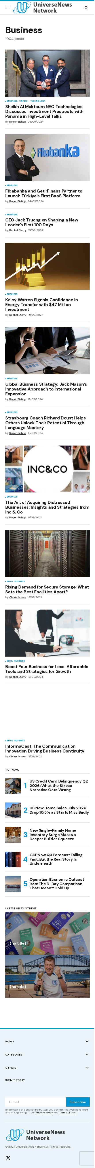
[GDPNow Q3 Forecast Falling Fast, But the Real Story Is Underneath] (13, 859)
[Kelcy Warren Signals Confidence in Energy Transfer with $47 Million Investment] (47, 266)
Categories (13, 1054)
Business (12, 101)
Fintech (23, 101)
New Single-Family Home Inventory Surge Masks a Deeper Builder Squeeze (53, 835)
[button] (8, 7)
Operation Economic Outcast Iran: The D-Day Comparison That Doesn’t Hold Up (57, 884)
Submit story (15, 1080)
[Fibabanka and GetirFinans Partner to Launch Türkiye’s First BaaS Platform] (47, 157)
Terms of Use (67, 1112)
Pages (9, 1041)
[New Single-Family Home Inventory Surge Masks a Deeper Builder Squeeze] (13, 835)
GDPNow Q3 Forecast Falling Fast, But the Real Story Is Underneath (56, 859)
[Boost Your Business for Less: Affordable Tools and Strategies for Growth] (47, 633)
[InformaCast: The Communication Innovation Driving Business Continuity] (47, 712)
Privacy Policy (44, 1112)
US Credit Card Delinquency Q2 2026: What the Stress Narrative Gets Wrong (59, 786)
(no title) (18, 943)
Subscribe (78, 1102)
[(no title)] (47, 933)
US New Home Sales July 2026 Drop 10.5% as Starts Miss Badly (59, 810)
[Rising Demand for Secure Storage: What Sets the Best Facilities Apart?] (47, 553)
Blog (10, 582)
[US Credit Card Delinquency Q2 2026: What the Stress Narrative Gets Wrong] (13, 786)
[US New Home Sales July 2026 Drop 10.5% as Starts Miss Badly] (13, 810)
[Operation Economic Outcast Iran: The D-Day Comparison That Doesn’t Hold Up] (13, 884)
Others (10, 1067)
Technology (37, 101)
